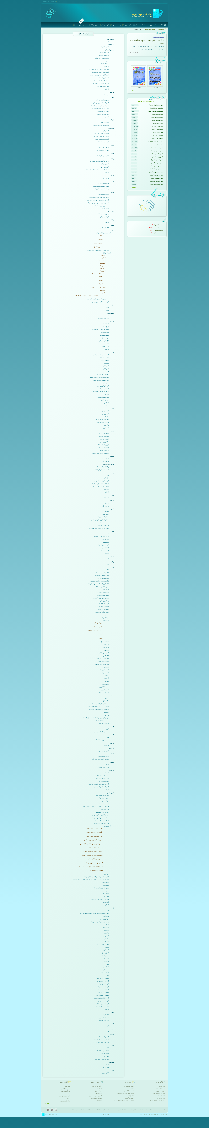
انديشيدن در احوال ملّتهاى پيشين (100, 453)
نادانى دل (106, 959)
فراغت (107, 222)
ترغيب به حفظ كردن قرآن (102, 595)
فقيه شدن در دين (104, 411)
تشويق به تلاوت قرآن (103, 609)
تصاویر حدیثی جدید (81, 25)
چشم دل (106, 939)
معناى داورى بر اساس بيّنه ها (101, 888)
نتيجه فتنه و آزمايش (104, 55)
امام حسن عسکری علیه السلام (155, 142)
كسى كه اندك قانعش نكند (102, 1059)
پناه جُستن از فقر (104, 360)
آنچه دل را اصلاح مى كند (102, 1001)
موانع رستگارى (105, 461)
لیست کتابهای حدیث (150, 29)
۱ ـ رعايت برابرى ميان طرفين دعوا (95, 829)
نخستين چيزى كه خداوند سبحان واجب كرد (98, 203)
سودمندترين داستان (104, 756)
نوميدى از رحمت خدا (103, 1037)
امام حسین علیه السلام (157, 117)
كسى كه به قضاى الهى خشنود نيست (99, 787)
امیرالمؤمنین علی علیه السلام (155, 111)
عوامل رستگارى (105, 459)
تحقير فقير (106, 383)
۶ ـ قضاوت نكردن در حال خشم (95, 848)
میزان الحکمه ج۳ (161, 1086)
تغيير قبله (106, 498)
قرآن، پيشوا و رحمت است (102, 573)
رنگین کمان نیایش (97, 1086)
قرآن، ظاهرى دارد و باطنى (102, 659)
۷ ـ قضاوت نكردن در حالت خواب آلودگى (93, 851)
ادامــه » (134, 91)
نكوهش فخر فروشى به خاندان (101, 136)
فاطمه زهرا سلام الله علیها (156, 108)
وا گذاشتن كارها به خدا (103, 467)
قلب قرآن (106, 681)
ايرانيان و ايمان (105, 164)
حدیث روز (128, 1082)
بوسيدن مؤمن (105, 506)
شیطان (68, 1099)
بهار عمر (139, 88)
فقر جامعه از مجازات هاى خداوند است (99, 355)
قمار (108, 1031)
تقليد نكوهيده (105, 1015)
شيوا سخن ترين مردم (103, 318)
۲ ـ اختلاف (101, 239)
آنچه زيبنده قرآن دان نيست (102, 607)
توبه (69, 1094)
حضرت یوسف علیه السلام (156, 166)
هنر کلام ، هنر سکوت (96, 1098)
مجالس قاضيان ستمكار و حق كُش (100, 815)
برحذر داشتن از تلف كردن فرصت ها (100, 189)
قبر (108, 475)
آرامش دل (106, 936)
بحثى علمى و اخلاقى (103, 1020)
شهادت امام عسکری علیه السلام (125, 1093)
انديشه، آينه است (104, 439)
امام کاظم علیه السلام (157, 129)
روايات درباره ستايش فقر (102, 374)
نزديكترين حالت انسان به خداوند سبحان (98, 706)
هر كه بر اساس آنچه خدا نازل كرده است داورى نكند (96, 806)
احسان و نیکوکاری (129, 1086)
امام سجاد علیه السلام (157, 120)
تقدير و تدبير (105, 539)
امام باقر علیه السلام (158, 123)
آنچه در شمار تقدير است (102, 545)
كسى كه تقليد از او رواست (102, 1018)
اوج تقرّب (106, 712)
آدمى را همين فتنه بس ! (103, 86)
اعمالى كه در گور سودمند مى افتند (100, 486)
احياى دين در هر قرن (103, 751)
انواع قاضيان (105, 882)
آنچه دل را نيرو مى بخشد (102, 1004)
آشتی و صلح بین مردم (64, 1096)
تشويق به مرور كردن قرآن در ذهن (100, 598)
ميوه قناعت (106, 1056)
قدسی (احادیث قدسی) (157, 160)
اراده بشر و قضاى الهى (103, 781)
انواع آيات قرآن (105, 667)
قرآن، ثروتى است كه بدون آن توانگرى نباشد (98, 584)
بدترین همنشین (98, 1101)
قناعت (107, 1048)
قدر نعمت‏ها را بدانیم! (129, 1091)
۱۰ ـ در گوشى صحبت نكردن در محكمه (94, 863)
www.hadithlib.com (51, 1115)
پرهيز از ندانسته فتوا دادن (102, 100)
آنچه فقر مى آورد (104, 389)
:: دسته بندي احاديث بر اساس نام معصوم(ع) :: (147, 101)
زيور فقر (107, 394)
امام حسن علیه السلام (157, 114)
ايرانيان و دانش (105, 167)
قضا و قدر (106, 773)
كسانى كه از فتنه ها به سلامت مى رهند (99, 81)
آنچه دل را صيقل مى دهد (102, 995)
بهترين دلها (106, 927)
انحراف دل (106, 967)
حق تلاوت (106, 615)
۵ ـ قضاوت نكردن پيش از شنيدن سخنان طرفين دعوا (90, 844)
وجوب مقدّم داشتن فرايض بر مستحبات (99, 197)
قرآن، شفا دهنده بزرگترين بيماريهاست (99, 581)
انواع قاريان (106, 650)
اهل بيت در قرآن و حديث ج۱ (158, 1091)
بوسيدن (107, 503)
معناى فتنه (106, 61)
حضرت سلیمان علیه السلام (156, 172)
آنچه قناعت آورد (105, 1054)
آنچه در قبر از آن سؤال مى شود (101, 481)
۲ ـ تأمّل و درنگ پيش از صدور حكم (94, 832)
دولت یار (131, 1089)
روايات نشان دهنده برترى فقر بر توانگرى (99, 377)
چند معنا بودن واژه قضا (103, 776)
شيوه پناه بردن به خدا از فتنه (102, 58)
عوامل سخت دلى (104, 973)
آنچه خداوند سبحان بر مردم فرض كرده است (98, 200)
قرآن (107, 570)
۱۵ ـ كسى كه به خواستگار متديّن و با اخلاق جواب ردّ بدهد (89, 296)
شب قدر (106, 553)
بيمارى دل (106, 975)
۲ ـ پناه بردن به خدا (98, 627)
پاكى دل (107, 947)
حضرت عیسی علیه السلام (156, 148)
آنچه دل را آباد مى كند (103, 990)
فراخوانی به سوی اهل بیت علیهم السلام (124, 1101)
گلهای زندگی (155, 88)
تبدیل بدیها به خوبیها (65, 1089)
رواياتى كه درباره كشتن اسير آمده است (99, 528)
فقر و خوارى (106, 369)
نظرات (58, 2)
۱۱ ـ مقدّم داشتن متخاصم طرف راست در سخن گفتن (90, 867)
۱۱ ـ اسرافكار (100, 284)
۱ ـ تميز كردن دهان (98, 623)
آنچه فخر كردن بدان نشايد (102, 139)
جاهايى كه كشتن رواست (102, 517)
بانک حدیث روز (117, 25)
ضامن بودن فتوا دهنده (103, 111)
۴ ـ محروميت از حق (98, 247)
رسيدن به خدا (105, 715)
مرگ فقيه (106, 425)
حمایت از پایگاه (46, 2)
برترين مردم (106, 344)
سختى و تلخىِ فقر (104, 358)
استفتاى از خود (105, 117)
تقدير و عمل (106, 542)
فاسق (107, 310)
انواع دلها (106, 925)
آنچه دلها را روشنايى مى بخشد (101, 998)
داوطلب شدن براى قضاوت (102, 821)
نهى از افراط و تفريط (104, 217)
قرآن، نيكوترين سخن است (102, 575)
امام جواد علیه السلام (157, 136)
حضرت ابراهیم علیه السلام (156, 169)
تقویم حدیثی (128, 25)
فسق (107, 307)
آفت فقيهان (106, 428)
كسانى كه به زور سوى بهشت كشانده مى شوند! (97, 170)
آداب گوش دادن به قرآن (103, 656)
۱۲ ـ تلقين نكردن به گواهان (96, 870)
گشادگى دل (106, 950)
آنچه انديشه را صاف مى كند (102, 448)
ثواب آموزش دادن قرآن (103, 592)
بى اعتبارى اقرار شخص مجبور (101, 732)
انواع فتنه (106, 67)
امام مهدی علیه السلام (157, 145)
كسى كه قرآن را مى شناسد (102, 664)
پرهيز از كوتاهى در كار (103, 214)
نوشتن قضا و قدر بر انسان (102, 778)
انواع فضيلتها (105, 327)
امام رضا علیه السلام (158, 132)
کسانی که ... (98, 1089)
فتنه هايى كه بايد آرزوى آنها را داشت (100, 84)
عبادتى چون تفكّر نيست (103, 442)
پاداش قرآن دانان (104, 601)
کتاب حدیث (160, 25)
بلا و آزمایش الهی (65, 1091)
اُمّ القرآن (106, 678)
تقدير (107, 534)
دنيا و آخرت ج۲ (161, 1096)
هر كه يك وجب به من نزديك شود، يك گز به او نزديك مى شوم (93, 718)
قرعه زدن (106, 745)
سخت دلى (106, 970)
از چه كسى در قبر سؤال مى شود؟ (100, 484)
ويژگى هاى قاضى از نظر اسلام (101, 823)
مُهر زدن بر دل (105, 953)
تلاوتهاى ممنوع (105, 642)
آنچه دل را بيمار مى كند (103, 978)
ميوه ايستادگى (105, 1067)
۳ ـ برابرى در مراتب (98, 243)
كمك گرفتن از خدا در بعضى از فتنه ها (99, 75)
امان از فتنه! (131, 1096)
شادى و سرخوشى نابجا (103, 156)
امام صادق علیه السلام (157, 126)
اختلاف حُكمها (105, 894)
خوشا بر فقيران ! (105, 400)
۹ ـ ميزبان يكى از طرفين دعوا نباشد (94, 859)
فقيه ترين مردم (105, 414)
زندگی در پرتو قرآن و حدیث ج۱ (157, 1101)
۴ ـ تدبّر (101, 634)
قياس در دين (105, 1073)
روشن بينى (106, 178)
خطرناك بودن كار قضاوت (102, 812)
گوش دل (106, 942)
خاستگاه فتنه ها (105, 64)
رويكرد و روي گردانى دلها (103, 944)
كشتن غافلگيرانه (104, 47)
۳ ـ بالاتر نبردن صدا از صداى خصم (95, 836)
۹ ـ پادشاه (101, 276)
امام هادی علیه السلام (157, 139)
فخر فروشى (106, 131)
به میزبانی (104, 1114)
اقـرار (107, 729)
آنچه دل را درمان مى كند (103, 981)
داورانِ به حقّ (105, 801)
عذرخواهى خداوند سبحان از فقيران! (100, 391)
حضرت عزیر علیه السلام (157, 178)
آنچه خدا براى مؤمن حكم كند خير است (99, 784)
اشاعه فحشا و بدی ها (65, 1101)
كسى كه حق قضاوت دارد (102, 795)
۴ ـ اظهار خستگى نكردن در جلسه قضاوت (93, 840)
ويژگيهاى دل (106, 916)
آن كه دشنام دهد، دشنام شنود (101, 125)
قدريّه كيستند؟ (105, 551)
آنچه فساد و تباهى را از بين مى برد (100, 302)
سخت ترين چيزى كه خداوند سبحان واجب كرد (97, 206)
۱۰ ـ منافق (101, 280)
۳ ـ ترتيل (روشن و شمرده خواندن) (95, 631)
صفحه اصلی (161, 29)
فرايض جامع (105, 209)
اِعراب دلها (106, 930)
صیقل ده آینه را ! (129, 1098)
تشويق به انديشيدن (104, 433)
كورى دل (106, 961)
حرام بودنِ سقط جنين (103, 525)
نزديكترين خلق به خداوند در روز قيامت (99, 709)
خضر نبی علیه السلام (157, 157)
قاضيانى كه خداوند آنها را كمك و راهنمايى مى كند (96, 877)
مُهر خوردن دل (105, 956)
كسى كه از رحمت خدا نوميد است (100, 1042)
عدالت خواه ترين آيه (104, 687)
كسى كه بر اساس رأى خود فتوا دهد (100, 106)
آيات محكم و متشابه (104, 670)
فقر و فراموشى (105, 372)
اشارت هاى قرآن (105, 673)
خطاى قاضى (106, 891)
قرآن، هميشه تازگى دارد (103, 578)
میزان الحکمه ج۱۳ (160, 1089)
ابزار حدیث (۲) (94, 25)
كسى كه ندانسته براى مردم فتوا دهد (100, 103)
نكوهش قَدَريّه (105, 548)
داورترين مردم (105, 874)
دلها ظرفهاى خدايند (104, 919)
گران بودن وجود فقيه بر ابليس (101, 420)
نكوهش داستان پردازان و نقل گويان (100, 759)
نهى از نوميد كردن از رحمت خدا (101, 1040)
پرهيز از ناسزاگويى (104, 122)
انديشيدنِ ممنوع (104, 450)
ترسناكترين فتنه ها (104, 78)
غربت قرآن (106, 644)
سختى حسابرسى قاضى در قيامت (100, 818)
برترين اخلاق (105, 346)
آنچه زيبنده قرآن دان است (102, 604)
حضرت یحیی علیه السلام (156, 184)
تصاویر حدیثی (139, 25)
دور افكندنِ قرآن (105, 618)
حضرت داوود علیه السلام (156, 175)
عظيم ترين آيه (105, 684)
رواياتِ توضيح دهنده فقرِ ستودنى (100, 380)
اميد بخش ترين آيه (104, 693)
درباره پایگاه (75, 1110)
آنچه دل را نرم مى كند (103, 992)
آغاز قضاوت (106, 902)
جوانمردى (106, 95)
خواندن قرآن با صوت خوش (102, 612)
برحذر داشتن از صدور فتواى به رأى (100, 109)
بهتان (107, 564)
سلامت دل (106, 933)
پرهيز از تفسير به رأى (103, 661)
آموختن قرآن (105, 590)
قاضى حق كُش (105, 809)
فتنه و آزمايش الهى (104, 52)
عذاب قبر (106, 489)
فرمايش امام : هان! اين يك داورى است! (99, 899)
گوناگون (107, 89)
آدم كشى (106, 511)
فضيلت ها (106, 324)
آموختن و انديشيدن (104, 436)
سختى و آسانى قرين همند (102, 150)
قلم (108, 1026)
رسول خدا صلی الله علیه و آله (156, 105)
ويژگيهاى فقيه (105, 417)
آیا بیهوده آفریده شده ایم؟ (95, 1096)
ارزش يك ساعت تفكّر (103, 445)
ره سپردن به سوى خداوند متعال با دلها (99, 922)
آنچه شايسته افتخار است (102, 142)
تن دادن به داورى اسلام (103, 804)
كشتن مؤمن (106, 514)
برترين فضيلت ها (104, 335)
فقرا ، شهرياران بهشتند (103, 397)
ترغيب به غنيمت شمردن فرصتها (101, 186)
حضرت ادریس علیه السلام (156, 181)
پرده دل (107, 964)
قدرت (107, 559)
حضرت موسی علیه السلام (156, 151)
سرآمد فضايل (105, 338)
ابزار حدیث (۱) (105, 25)
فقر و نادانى (106, 366)
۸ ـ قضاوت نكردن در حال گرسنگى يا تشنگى (92, 855)
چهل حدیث (150, 25)
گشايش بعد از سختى (103, 147)
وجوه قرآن (106, 676)
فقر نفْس (106, 403)
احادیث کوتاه (90, 1110)
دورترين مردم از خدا (104, 723)
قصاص (107, 765)
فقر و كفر (106, 363)
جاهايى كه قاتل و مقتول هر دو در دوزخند (99, 520)
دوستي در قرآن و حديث (159, 1093)
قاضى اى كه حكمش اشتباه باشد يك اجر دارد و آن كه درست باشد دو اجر (91, 880)
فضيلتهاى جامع (105, 332)
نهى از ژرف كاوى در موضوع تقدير (100, 537)
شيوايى (107, 316)
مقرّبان (107, 698)
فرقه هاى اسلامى (104, 228)
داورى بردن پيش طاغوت (103, 798)
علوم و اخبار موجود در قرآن (102, 587)
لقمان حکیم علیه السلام (157, 154)
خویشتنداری (98, 1091)
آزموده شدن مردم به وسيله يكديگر (100, 72)
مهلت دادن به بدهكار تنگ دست (100, 740)
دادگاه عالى (106, 897)
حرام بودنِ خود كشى (103, 523)
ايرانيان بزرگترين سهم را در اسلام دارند (99, 161)
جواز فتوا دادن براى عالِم (103, 114)
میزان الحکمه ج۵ (161, 1098)
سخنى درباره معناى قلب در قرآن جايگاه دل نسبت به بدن (94, 913)
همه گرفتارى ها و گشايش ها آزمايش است (98, 69)
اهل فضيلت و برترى (104, 341)
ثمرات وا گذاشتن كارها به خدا (101, 470)
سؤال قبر (106, 478)
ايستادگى (106, 1065)
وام (108, 737)
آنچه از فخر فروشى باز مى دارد (101, 134)
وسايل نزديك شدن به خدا (102, 721)
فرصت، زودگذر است (103, 183)
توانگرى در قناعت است (103, 1051)
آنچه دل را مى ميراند (104, 984)
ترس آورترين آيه (105, 690)
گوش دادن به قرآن (104, 653)
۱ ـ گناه (101, 235)
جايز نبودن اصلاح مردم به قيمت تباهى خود (98, 299)
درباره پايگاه (53, 2)
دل (108, 910)
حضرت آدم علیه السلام (157, 163)
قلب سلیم (67, 1086)
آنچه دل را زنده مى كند (103, 987)
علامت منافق (98, 1093)
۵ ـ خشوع (101, 638)
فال (108, 42)
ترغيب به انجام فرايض (103, 194)
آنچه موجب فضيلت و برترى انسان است (99, 329)
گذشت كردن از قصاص (103, 767)
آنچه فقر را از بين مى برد (103, 386)
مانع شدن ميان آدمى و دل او (102, 1007)
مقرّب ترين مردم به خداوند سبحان (100, 704)
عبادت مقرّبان (105, 701)
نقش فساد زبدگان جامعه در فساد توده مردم (98, 250)
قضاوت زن (106, 885)
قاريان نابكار (106, 647)
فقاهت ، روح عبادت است (102, 422)
